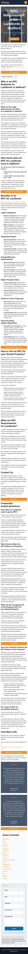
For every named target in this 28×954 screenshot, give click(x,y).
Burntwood (5, 855)
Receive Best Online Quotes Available (14, 191)
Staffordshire (4, 747)
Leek (4, 873)
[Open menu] (25, 2)
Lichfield (5, 857)
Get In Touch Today (14, 72)
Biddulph (5, 878)
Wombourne (6, 866)
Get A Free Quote (14, 828)
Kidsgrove (5, 871)
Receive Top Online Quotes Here (14, 347)
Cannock (3, 748)
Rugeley (13, 747)
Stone (9, 747)
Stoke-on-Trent (6, 864)
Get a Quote (13, 39)
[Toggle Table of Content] (14, 77)
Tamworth (5, 875)
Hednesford (19, 747)
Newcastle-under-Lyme (8, 859)
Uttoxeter (5, 852)
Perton (4, 862)
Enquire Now (14, 643)
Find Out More (14, 499)
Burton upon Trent (7, 868)
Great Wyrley (6, 850)
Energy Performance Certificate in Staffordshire (14, 202)
